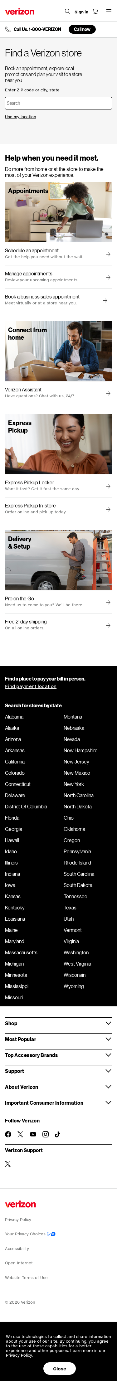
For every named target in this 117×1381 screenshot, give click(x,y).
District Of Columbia (26, 806)
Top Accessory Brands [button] (31, 1055)
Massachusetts (21, 952)
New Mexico (77, 772)
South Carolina (79, 873)
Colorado (15, 772)
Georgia (13, 828)
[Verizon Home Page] (19, 11)
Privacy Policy (18, 1219)
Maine (11, 930)
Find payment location (30, 686)
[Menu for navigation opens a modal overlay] (109, 11)
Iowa (10, 885)
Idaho (11, 851)
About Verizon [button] (21, 1087)
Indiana (12, 873)
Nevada (72, 739)
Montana (73, 716)
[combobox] (58, 103)
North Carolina (79, 795)
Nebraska (74, 727)
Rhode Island (77, 862)
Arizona (13, 739)
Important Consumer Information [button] (44, 1103)
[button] (104, 300)
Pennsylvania (77, 851)
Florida (12, 817)
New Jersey (76, 761)
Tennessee (75, 896)
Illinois (11, 862)
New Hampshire (81, 750)
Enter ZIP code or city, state (32, 90)
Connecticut (18, 784)
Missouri (14, 997)
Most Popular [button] (20, 1039)
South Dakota (78, 885)
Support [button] (14, 1071)
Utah (69, 918)
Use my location (20, 116)
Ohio (69, 817)
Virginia (71, 941)
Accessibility (17, 1248)
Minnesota (16, 974)
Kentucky (15, 907)
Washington (76, 952)
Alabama (14, 716)
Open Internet (19, 1263)
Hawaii (12, 840)
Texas (70, 907)
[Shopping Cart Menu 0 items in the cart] (95, 11)
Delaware (15, 795)
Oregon (72, 840)
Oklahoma (74, 828)
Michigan (14, 963)
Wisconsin (74, 974)
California (15, 761)
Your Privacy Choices (26, 1234)
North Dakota (78, 806)
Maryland (14, 941)
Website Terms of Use (26, 1277)
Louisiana (15, 918)
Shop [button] (11, 1023)
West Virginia (77, 963)
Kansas (13, 896)
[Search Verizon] (68, 11)
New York (74, 784)
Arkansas (15, 750)
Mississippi (16, 986)
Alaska (12, 727)
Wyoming (74, 986)
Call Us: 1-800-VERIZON (37, 29)
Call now (82, 29)
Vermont (73, 930)
